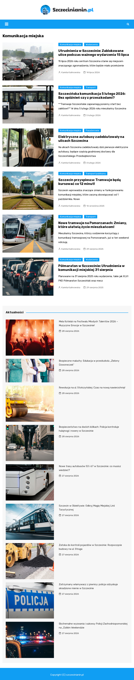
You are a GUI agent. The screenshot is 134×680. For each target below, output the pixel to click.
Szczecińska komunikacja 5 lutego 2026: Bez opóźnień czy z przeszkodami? (92, 96)
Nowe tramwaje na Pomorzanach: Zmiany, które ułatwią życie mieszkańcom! (92, 225)
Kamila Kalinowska (70, 72)
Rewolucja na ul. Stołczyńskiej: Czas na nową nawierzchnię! (92, 387)
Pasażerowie (92, 130)
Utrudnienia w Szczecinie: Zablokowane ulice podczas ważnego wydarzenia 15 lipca (93, 53)
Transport (91, 87)
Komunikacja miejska (70, 44)
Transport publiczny (96, 173)
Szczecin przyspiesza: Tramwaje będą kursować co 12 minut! (89, 182)
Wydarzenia (92, 44)
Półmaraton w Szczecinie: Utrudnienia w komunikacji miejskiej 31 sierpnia (91, 268)
